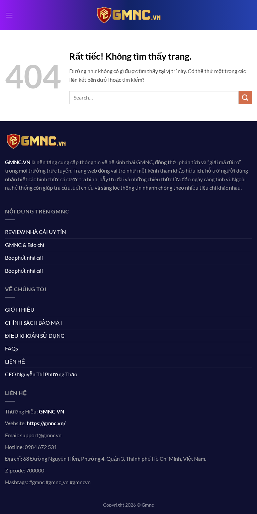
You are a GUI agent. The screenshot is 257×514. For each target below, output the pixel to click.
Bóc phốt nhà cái (24, 257)
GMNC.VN (17, 162)
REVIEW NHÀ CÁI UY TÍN (35, 232)
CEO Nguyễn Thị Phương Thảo (41, 374)
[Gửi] (245, 97)
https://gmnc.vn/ (46, 423)
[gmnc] (128, 15)
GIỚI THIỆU (19, 309)
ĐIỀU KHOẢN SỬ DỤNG (35, 335)
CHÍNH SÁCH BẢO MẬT (34, 322)
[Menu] (9, 15)
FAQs (11, 348)
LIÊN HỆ (15, 361)
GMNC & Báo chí (24, 245)
